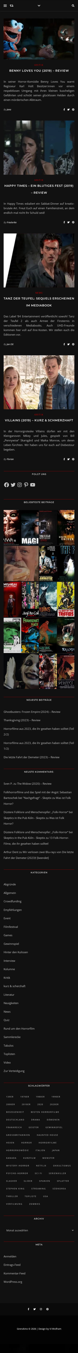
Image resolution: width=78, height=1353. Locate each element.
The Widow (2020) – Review (34, 783)
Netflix (41, 1165)
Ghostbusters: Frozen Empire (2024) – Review (32, 712)
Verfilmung (14, 1204)
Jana (9, 109)
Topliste (30, 1196)
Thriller (12, 1196)
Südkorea (59, 1188)
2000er (10, 1104)
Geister (34, 1127)
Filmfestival (11, 927)
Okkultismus (62, 1165)
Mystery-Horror (17, 1165)
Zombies (34, 1204)
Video (7, 1062)
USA (45, 1196)
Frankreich (14, 1127)
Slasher (11, 1181)
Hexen (10, 1142)
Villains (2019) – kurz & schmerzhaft (39, 420)
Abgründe (10, 884)
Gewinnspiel (11, 944)
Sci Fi (38, 1173)
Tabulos (8, 1045)
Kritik (38, 65)
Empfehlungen (13, 910)
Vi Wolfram (55, 1328)
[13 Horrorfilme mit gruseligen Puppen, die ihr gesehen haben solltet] (21, 527)
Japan (56, 1150)
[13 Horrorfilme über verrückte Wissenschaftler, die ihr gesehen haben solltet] (56, 563)
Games (8, 935)
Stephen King (15, 1188)
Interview (9, 960)
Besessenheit (15, 1112)
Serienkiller (57, 1173)
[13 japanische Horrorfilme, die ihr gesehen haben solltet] (56, 671)
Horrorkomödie (17, 1150)
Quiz (6, 1020)
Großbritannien (18, 1135)
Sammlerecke (12, 1037)
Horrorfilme (48, 1142)
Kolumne (9, 969)
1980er (40, 1096)
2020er (54, 1104)
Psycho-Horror (17, 1173)
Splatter (63, 1181)
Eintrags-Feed (12, 1265)
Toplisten (9, 1054)
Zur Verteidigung (14, 1071)
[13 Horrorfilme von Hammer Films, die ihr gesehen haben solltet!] (21, 635)
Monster (48, 1158)
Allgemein (10, 893)
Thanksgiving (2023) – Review (22, 720)
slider (28, 1181)
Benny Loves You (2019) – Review (39, 70)
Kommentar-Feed (14, 1273)
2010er (26, 1104)
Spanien (44, 1181)
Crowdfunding (12, 901)
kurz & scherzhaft (14, 986)
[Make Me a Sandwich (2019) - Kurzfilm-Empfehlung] (21, 563)
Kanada (11, 1158)
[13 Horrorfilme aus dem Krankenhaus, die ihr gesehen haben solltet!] (56, 527)
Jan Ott (10, 344)
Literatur (9, 994)
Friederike (12, 222)
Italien (40, 1150)
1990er (56, 1096)
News (39, 292)
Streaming (38, 1188)
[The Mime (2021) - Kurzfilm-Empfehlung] (21, 671)
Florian (10, 459)
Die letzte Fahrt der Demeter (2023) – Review (31, 757)
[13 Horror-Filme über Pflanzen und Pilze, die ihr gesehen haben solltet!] (56, 599)
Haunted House (47, 1135)
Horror (26, 1142)
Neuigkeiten (11, 1003)
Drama (35, 1119)
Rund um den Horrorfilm (19, 1028)
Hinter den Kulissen (16, 952)
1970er (24, 1096)
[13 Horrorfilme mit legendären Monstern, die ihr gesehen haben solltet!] (56, 635)
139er (10, 1096)
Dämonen (53, 1119)
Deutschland (15, 1119)
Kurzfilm (29, 1158)
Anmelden (10, 1256)
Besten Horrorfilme (45, 1112)
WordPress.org (13, 1282)
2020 (40, 1104)
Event (7, 918)
